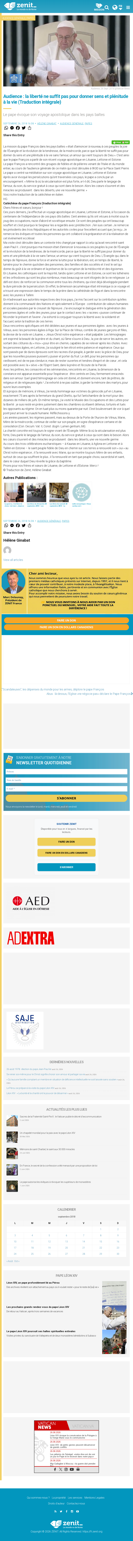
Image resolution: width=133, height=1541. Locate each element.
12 (49, 1241)
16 (118, 1241)
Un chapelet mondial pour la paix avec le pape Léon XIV (47, 1133)
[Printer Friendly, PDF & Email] (121, 142)
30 (118, 1254)
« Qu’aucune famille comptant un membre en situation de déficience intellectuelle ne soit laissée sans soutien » (62, 1079)
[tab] (50, 1425)
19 (49, 1247)
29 (100, 1254)
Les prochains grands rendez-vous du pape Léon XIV (37, 1307)
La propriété (59, 1497)
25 (32, 1254)
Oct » (16, 1261)
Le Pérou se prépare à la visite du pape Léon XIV (30, 1088)
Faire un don (66, 620)
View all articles (13, 560)
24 (15, 1254)
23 (118, 1247)
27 (66, 1254)
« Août (9, 1261)
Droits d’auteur (56, 1503)
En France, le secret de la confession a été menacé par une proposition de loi (58, 1165)
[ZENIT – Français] (37, 6)
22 (100, 1247)
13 (66, 1241)
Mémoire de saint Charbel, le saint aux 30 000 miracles (47, 1149)
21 (83, 1247)
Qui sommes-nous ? (38, 1497)
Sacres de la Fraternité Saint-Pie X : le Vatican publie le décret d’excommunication (61, 1116)
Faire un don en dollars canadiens (66, 627)
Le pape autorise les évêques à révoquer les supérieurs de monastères (55, 1182)
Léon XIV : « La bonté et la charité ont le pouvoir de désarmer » (37, 1093)
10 (15, 1241)
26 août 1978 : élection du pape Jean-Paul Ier (28, 1069)
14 (83, 1241)
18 (32, 1247)
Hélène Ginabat (47, 123)
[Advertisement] (66, 662)
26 (49, 1254)
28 (83, 1254)
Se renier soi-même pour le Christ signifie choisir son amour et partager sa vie (45, 1074)
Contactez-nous (76, 1503)
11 (32, 1241)
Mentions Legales (94, 1497)
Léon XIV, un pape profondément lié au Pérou (33, 1282)
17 (15, 1247)
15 (100, 1241)
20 (66, 1247)
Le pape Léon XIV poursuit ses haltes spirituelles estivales (40, 1331)
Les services (75, 1497)
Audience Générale (13, 18)
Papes (30, 18)
